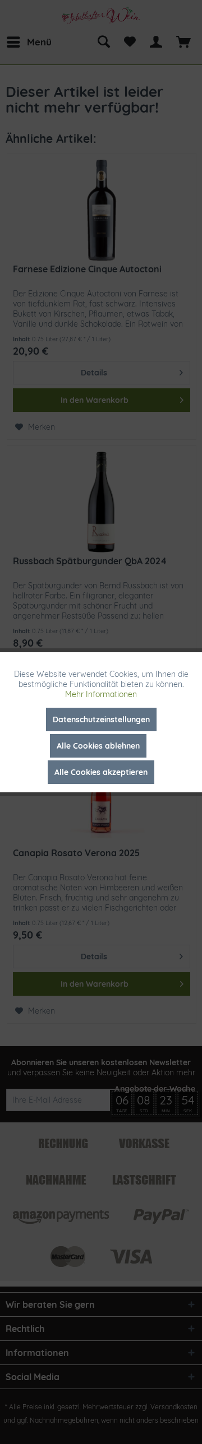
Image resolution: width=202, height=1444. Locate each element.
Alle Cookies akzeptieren (101, 772)
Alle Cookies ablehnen (98, 746)
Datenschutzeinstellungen (101, 719)
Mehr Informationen (101, 694)
